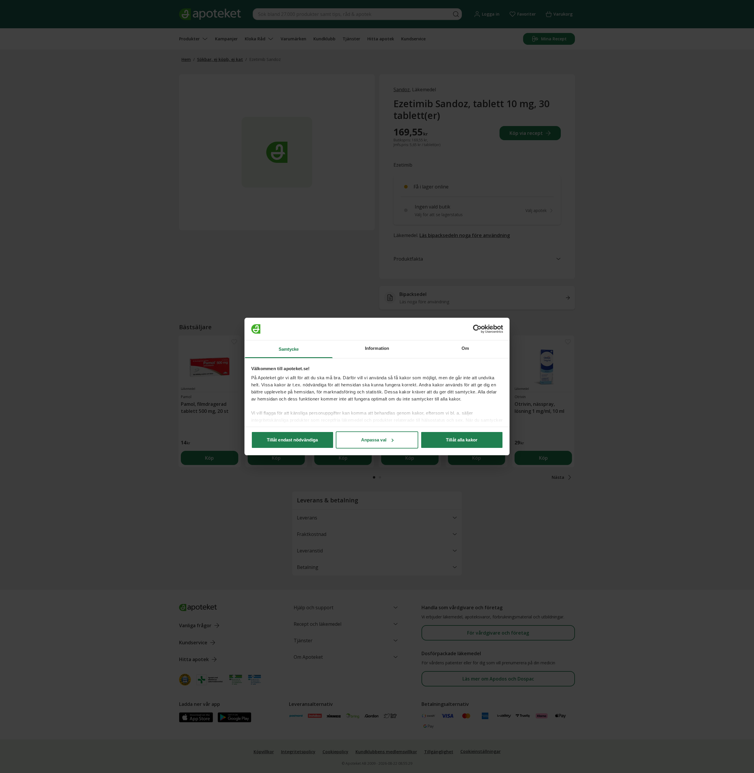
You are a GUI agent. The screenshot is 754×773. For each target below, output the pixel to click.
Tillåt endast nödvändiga (292, 439)
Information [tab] (377, 348)
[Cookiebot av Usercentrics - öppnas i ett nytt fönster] (477, 329)
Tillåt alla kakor (461, 439)
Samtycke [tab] (289, 349)
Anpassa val (373, 439)
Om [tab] (465, 348)
